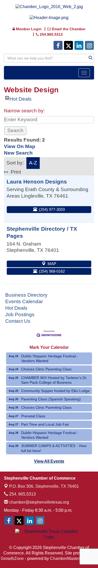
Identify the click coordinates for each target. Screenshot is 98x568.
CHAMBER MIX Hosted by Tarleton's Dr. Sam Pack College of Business (54, 380)
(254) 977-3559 (52, 209)
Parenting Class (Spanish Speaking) (51, 399)
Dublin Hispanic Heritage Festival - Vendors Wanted (49, 358)
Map (52, 263)
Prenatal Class (33, 416)
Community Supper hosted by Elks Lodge (55, 391)
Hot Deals (20, 98)
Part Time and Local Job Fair (45, 424)
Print (16, 172)
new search (18, 153)
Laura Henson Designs (37, 182)
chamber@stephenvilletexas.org (38, 502)
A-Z (33, 163)
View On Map (19, 146)
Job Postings (19, 314)
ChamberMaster (65, 558)
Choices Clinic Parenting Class (46, 369)
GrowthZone (12, 558)
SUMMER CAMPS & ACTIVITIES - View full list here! (54, 448)
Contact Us (17, 321)
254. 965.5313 (22, 494)
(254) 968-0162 (52, 271)
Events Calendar (24, 301)
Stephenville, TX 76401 (44, 486)
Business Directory (26, 295)
